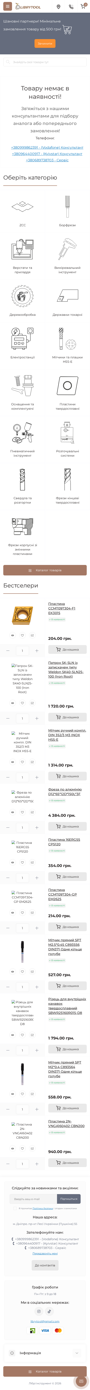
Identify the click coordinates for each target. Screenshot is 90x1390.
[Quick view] (12, 635)
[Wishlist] (22, 635)
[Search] (8, 62)
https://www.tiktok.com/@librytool (49, 1311)
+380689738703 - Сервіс (47, 160)
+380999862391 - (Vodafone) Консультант (47, 147)
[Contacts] (71, 6)
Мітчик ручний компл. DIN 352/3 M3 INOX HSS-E (67, 735)
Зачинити (45, 43)
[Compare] (32, 635)
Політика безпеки (43, 1208)
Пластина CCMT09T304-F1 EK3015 (61, 608)
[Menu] (7, 6)
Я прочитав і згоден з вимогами (48, 1208)
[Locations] (58, 6)
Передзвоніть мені (45, 1253)
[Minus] (8, 650)
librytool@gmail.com (45, 1321)
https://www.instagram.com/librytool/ (39, 1311)
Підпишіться (68, 1198)
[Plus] (37, 650)
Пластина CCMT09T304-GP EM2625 (62, 894)
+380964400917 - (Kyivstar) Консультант (47, 154)
